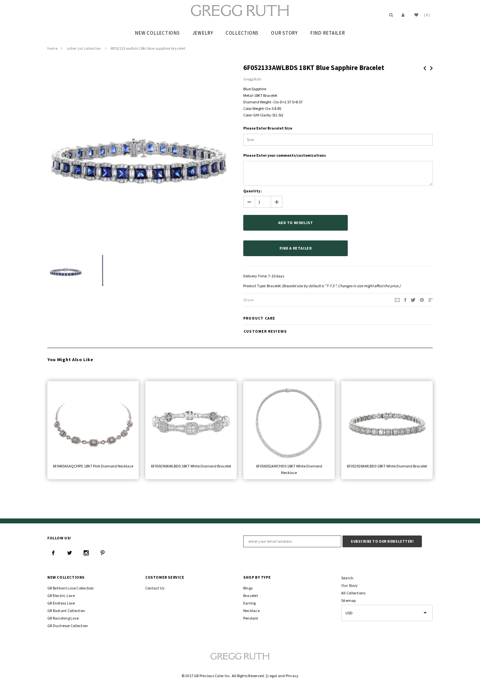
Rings (247, 588)
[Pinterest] (422, 299)
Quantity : (252, 190)
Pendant (250, 618)
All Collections (353, 592)
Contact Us (154, 588)
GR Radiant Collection (66, 610)
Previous (425, 68)
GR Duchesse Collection (67, 625)
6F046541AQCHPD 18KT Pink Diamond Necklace (93, 466)
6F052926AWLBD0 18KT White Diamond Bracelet (387, 466)
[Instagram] (86, 553)
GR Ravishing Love (63, 618)
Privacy (292, 675)
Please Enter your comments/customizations (284, 155)
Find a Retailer (296, 248)
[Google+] (430, 299)
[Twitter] (413, 299)
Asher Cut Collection (84, 48)
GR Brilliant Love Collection (70, 588)
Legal (272, 675)
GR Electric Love (61, 595)
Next (431, 68)
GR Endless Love (61, 603)
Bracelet (274, 285)
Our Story (349, 585)
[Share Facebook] (405, 299)
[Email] (397, 299)
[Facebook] (53, 553)
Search (347, 577)
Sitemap (348, 600)
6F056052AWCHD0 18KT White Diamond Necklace (289, 469)
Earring (249, 603)
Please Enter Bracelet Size (267, 128)
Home (52, 48)
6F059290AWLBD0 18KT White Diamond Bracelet (191, 466)
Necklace (251, 610)
